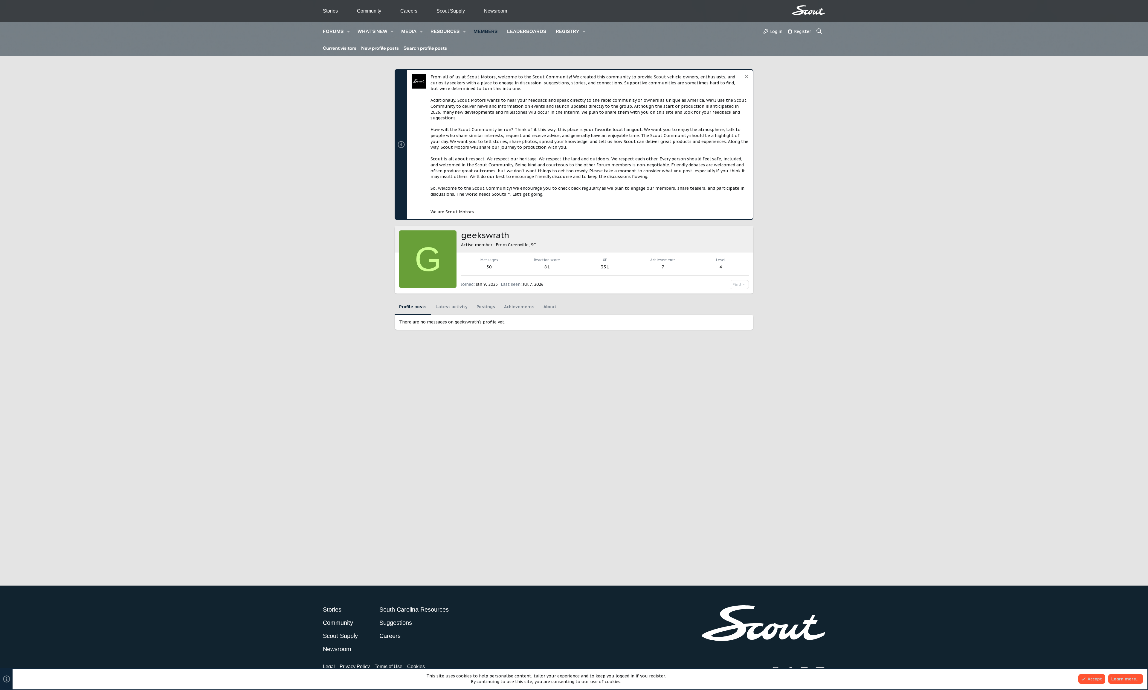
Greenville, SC (522, 244)
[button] (348, 31)
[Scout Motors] (808, 10)
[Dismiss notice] (745, 77)
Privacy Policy (355, 666)
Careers (408, 10)
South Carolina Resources (414, 609)
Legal (329, 666)
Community (369, 10)
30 (489, 267)
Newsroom (495, 10)
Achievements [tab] (519, 306)
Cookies (416, 666)
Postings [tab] (486, 306)
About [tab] (550, 306)
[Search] (819, 31)
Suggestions (395, 622)
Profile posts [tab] (413, 306)
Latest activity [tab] (452, 306)
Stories (330, 10)
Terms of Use (388, 666)
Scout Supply (450, 10)
